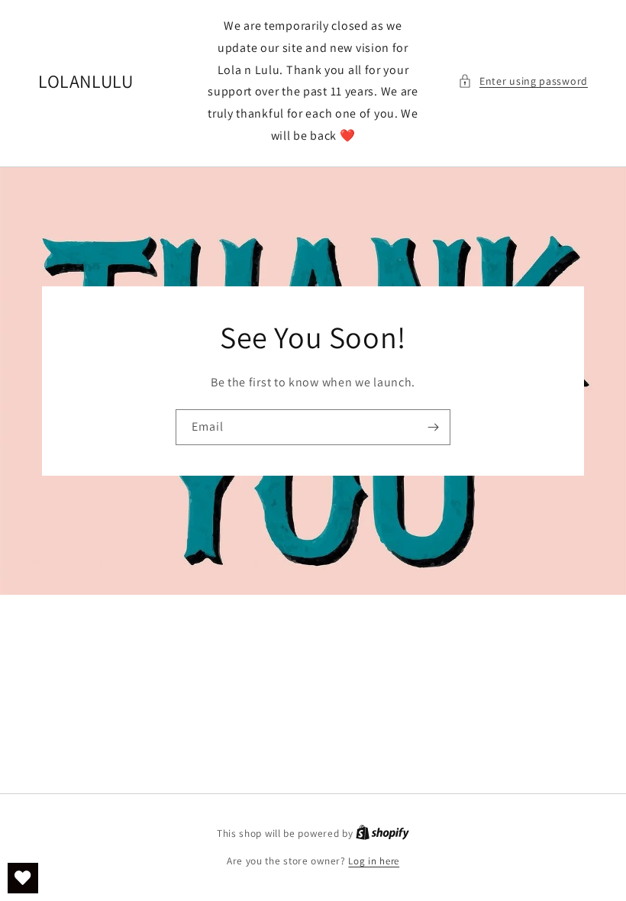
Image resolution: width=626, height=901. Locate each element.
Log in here (373, 860)
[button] (523, 81)
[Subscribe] (433, 427)
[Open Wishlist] (23, 878)
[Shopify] (382, 833)
